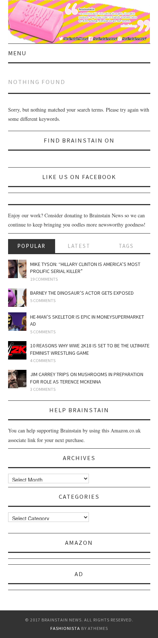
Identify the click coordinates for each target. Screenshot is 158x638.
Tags (126, 245)
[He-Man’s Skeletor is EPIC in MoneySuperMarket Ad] (17, 321)
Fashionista (65, 628)
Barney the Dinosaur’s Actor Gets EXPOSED (82, 293)
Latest (79, 245)
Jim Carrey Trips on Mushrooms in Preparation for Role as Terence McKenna (86, 378)
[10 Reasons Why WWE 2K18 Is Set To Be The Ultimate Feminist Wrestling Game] (17, 350)
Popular (31, 245)
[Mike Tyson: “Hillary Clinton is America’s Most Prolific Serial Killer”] (17, 269)
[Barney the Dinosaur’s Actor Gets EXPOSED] (17, 297)
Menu (17, 53)
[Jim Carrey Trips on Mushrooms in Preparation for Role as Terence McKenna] (17, 379)
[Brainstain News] (79, 20)
